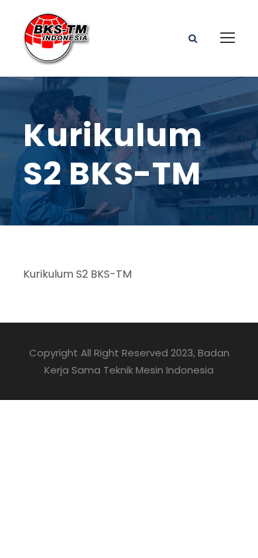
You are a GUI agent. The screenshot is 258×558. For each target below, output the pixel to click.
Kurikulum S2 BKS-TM (78, 274)
